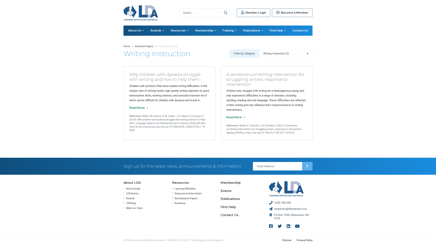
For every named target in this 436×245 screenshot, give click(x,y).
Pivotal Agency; (215, 240)
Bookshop (180, 203)
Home (126, 46)
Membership (204, 30)
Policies (287, 240)
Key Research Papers (186, 198)
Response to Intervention (188, 193)
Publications (251, 30)
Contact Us (300, 30)
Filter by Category (244, 53)
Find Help (276, 30)
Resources (178, 30)
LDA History (132, 193)
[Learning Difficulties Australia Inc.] (140, 12)
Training (228, 30)
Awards (155, 30)
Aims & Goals (133, 188)
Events (226, 191)
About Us (134, 30)
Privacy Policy (305, 240)
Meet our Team (134, 208)
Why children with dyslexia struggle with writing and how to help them (165, 77)
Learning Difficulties (185, 188)
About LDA (132, 183)
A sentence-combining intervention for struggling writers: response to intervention (265, 79)
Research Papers (144, 46)
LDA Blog (131, 203)
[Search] (225, 13)
